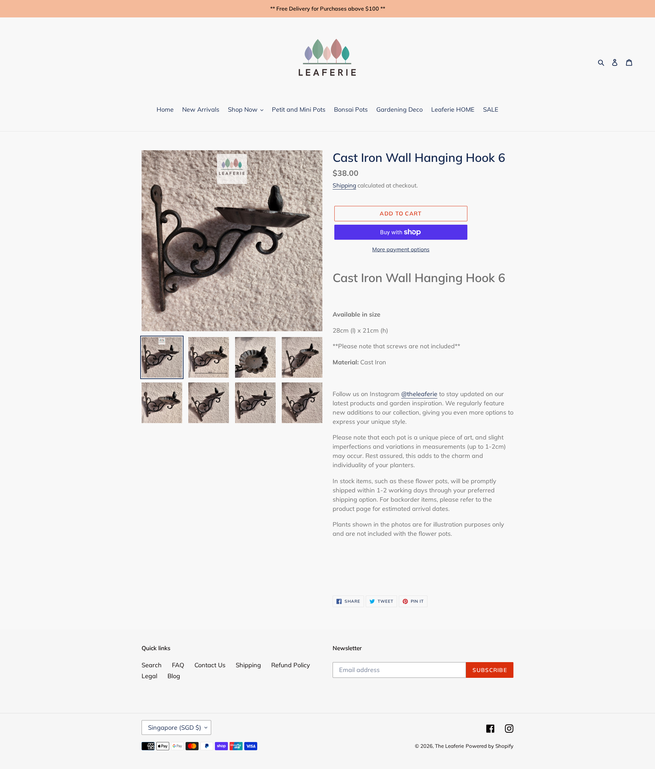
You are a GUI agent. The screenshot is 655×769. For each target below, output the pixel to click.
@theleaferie (419, 394)
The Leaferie (449, 746)
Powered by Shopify (489, 746)
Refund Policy (290, 665)
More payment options (401, 249)
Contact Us (209, 665)
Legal (149, 676)
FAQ (178, 665)
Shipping (344, 185)
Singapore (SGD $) (174, 727)
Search (152, 665)
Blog (174, 676)
